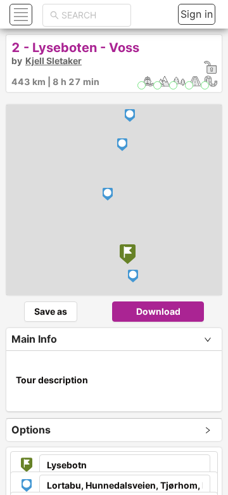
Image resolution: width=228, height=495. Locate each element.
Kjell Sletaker (53, 60)
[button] (19, 14)
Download (158, 311)
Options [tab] (31, 429)
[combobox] (92, 15)
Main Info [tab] (34, 339)
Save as (50, 311)
